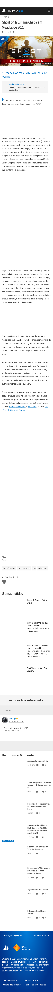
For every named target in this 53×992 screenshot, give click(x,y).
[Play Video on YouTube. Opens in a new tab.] (46, 63)
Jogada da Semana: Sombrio (37, 889)
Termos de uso (31, 980)
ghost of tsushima (8, 568)
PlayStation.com (9, 980)
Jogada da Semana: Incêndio (37, 761)
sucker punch (42, 568)
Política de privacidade (12, 984)
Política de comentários (35, 984)
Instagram (21, 406)
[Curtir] (43, 765)
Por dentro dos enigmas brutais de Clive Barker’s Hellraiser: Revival (38, 806)
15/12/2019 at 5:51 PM (16, 721)
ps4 (34, 568)
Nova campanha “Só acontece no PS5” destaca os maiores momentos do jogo (39, 870)
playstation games (24, 568)
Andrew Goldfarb (16, 84)
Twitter (12, 406)
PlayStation (15, 10)
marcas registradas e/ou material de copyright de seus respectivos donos (25, 967)
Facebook (32, 406)
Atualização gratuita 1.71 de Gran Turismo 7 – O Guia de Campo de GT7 (39, 785)
